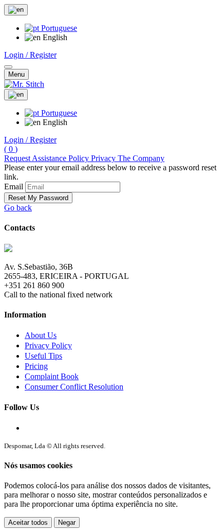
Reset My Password (38, 198)
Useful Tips (43, 355)
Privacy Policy (48, 345)
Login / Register (30, 54)
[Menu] (8, 66)
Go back (18, 207)
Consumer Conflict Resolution (74, 386)
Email (13, 186)
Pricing (36, 366)
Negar (67, 522)
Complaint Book (52, 376)
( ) (10, 149)
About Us (41, 335)
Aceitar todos (28, 522)
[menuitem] (51, 28)
